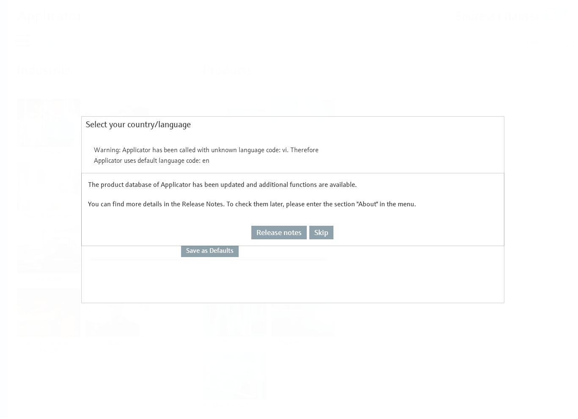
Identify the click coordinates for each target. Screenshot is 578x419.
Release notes (279, 232)
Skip (321, 232)
